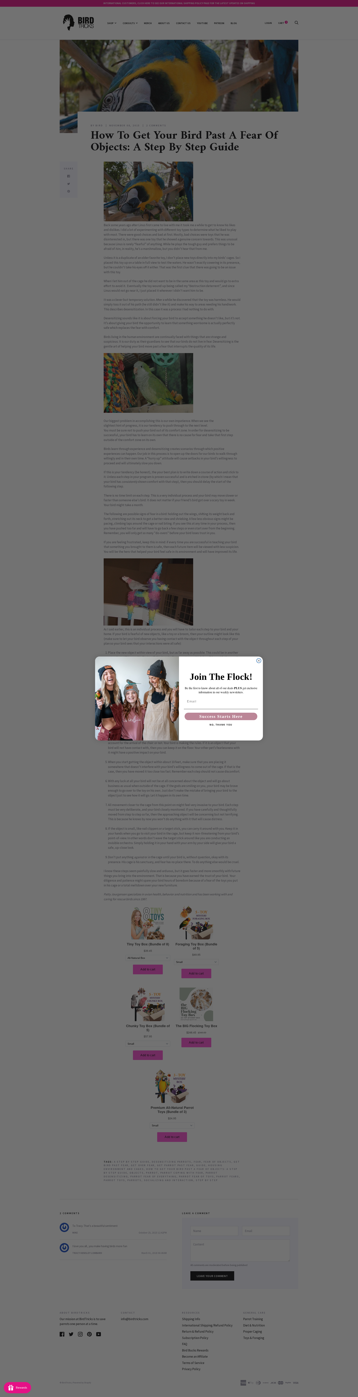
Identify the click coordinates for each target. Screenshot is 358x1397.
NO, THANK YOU (221, 725)
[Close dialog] (259, 660)
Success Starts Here (221, 716)
